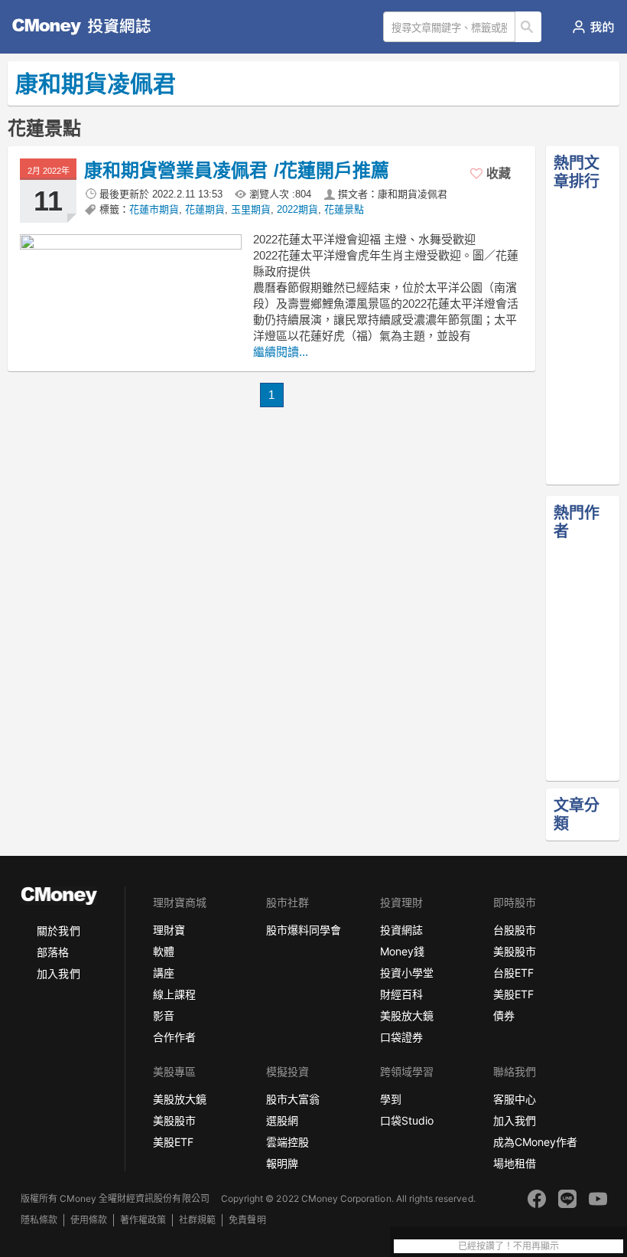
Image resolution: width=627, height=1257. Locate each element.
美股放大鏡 (407, 1015)
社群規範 (197, 1220)
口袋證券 (401, 1036)
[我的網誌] (593, 27)
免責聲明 (247, 1220)
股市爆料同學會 (303, 929)
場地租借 (514, 1163)
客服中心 (514, 1098)
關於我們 (58, 930)
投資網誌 (401, 929)
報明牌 (282, 1163)
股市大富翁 (293, 1098)
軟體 (163, 951)
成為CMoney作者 (535, 1141)
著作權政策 (143, 1220)
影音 (163, 1015)
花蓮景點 (344, 209)
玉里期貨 (251, 209)
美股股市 (514, 951)
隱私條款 (39, 1220)
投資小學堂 (407, 972)
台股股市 (514, 929)
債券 (504, 1015)
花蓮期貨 (205, 209)
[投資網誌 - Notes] (72, 27)
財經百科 (401, 994)
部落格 (53, 951)
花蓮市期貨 (154, 209)
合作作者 (174, 1036)
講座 (163, 972)
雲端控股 (287, 1141)
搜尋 (528, 26)
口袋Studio (407, 1120)
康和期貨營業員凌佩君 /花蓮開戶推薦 (236, 170)
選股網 (282, 1120)
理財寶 (169, 929)
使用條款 (88, 1220)
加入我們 (58, 973)
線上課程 (174, 994)
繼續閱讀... (280, 351)
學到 (390, 1098)
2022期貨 (297, 209)
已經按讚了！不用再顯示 (508, 1246)
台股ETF (513, 972)
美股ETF (513, 994)
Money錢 (402, 951)
